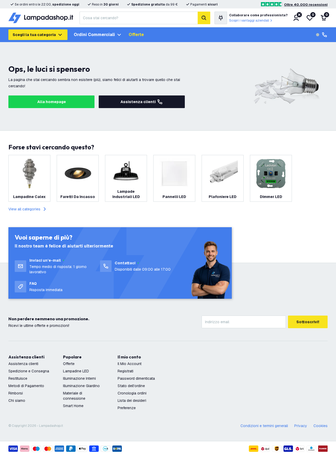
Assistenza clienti (138, 101)
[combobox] (139, 18)
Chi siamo (16, 400)
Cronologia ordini (132, 393)
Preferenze (127, 408)
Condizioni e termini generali (264, 425)
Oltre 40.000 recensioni (306, 4)
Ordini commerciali (94, 34)
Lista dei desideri (132, 400)
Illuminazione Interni (79, 378)
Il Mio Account (129, 363)
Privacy (300, 425)
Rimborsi (15, 393)
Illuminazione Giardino (81, 385)
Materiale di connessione (74, 396)
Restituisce (17, 378)
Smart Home (73, 405)
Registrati (125, 371)
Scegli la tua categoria (34, 34)
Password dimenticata (136, 378)
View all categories (24, 209)
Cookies (320, 425)
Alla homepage (51, 101)
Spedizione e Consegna (28, 371)
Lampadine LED (76, 371)
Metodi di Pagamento (26, 385)
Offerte (136, 34)
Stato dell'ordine (131, 385)
